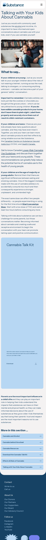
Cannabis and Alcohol (11, 436)
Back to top (44, 533)
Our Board (9, 508)
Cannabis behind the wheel (13, 442)
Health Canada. (29, 144)
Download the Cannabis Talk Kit (15, 455)
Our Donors (9, 499)
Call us (7, 489)
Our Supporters (11, 505)
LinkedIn (8, 527)
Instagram (8, 524)
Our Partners (10, 502)
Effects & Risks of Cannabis (13, 461)
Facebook (8, 521)
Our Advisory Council (14, 511)
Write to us (9, 486)
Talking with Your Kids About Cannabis (17, 467)
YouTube (8, 530)
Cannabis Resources (11, 448)
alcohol (18, 26)
